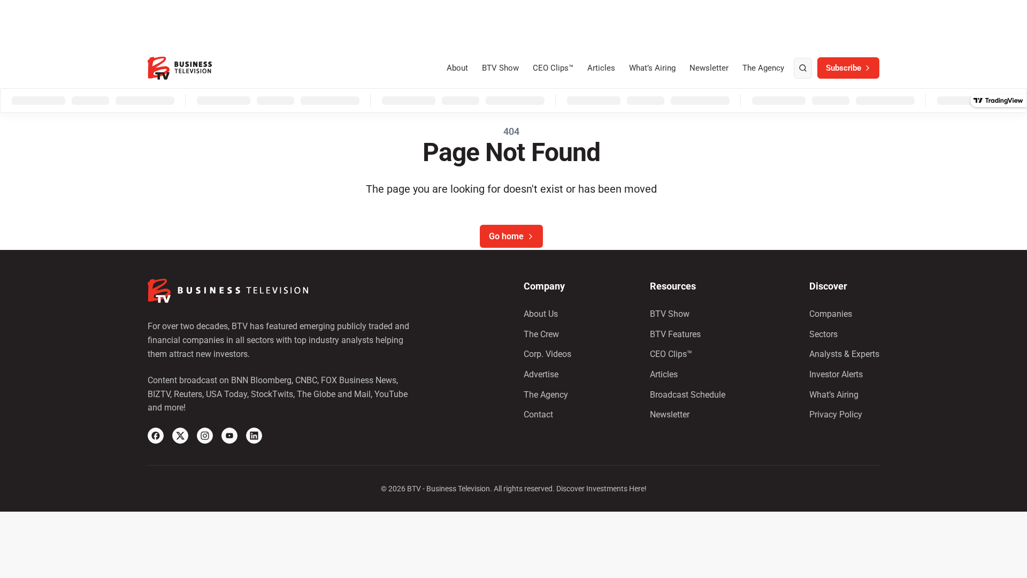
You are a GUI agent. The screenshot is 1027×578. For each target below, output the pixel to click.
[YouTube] (229, 436)
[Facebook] (156, 436)
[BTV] (180, 68)
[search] (803, 68)
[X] (180, 436)
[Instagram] (205, 436)
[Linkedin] (254, 436)
